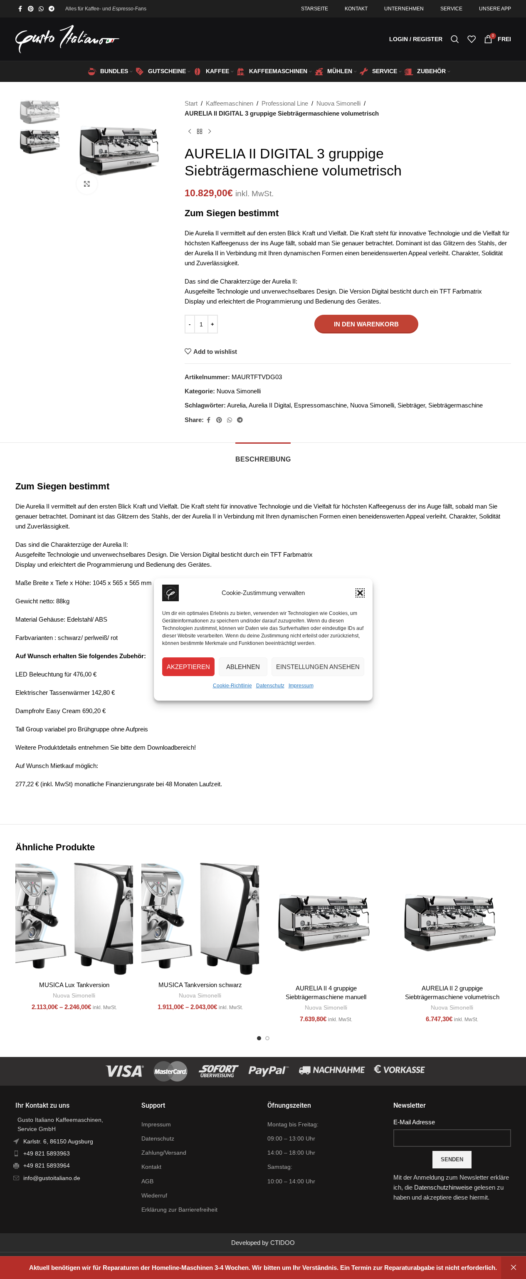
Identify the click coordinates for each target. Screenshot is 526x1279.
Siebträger (411, 405)
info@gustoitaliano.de (51, 1178)
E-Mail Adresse (414, 1122)
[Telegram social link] (51, 9)
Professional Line (285, 103)
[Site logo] (67, 38)
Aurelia (236, 405)
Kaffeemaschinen (229, 103)
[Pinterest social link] (30, 9)
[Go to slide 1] (259, 1038)
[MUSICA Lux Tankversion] (74, 919)
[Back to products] (200, 132)
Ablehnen (243, 666)
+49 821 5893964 (46, 1165)
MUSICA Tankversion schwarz (200, 984)
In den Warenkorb (366, 324)
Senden (452, 1159)
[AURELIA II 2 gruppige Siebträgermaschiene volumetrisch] (452, 921)
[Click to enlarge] (87, 183)
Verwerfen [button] (513, 1268)
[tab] (263, 455)
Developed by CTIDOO (263, 1242)
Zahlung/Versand (163, 1152)
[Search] (455, 39)
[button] (360, 593)
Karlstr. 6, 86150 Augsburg (58, 1141)
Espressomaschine (320, 405)
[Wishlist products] (471, 39)
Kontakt (151, 1166)
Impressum (301, 686)
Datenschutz (270, 686)
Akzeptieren (188, 666)
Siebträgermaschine (455, 405)
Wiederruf (154, 1195)
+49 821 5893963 (46, 1153)
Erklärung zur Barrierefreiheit (179, 1209)
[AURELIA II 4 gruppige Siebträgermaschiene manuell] (326, 921)
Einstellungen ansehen (318, 666)
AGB (147, 1181)
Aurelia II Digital (270, 405)
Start (191, 103)
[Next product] (210, 132)
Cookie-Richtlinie (232, 686)
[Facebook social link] (20, 9)
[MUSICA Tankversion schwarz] (200, 919)
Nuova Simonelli (338, 103)
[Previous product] (190, 132)
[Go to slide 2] (267, 1038)
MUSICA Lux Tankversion (74, 984)
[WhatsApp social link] (41, 9)
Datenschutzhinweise (443, 1187)
